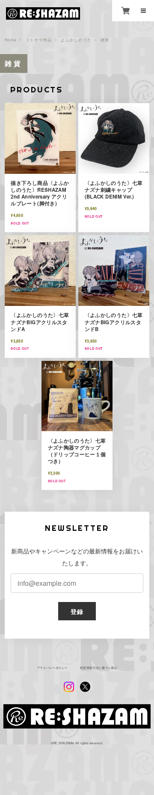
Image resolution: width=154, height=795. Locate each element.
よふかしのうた (76, 40)
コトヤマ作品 (39, 40)
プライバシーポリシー (52, 667)
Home (11, 40)
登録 (77, 611)
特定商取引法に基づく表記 (98, 667)
